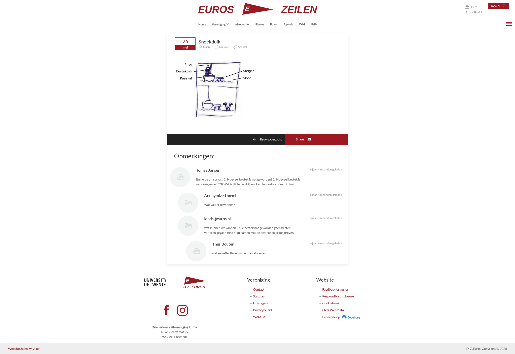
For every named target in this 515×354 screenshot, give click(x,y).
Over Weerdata (333, 310)
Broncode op (331, 317)
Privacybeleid (262, 310)
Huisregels (260, 303)
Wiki (302, 24)
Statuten (259, 296)
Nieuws (259, 24)
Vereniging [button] (219, 24)
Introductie (242, 24)
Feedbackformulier (335, 289)
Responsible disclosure (338, 296)
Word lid (259, 317)
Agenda (288, 24)
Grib (314, 24)
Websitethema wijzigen (24, 348)
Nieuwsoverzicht (270, 139)
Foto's (274, 24)
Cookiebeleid (331, 303)
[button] (509, 24)
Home (202, 24)
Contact (258, 289)
